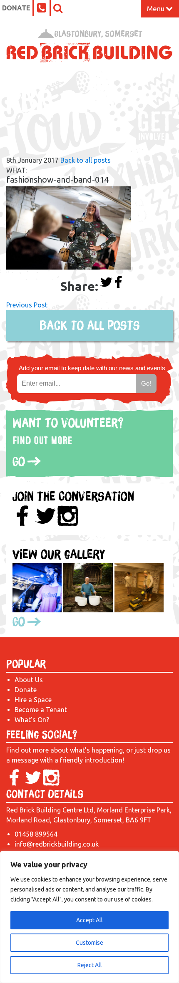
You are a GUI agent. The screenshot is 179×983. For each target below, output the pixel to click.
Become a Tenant (41, 709)
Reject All (89, 965)
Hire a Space (33, 699)
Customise (89, 942)
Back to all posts (85, 160)
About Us (29, 679)
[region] (89, 917)
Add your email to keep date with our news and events (92, 367)
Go (18, 461)
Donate (16, 8)
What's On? (32, 719)
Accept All (89, 920)
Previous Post (26, 305)
